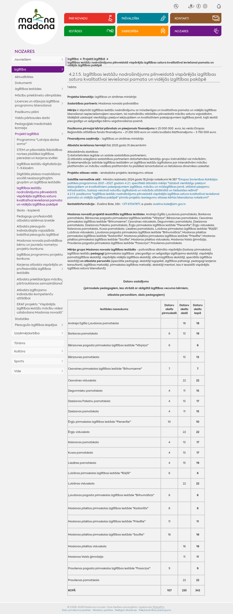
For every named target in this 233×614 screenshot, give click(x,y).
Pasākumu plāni (27, 112)
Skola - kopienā (28, 210)
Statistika (22, 319)
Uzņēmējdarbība (27, 333)
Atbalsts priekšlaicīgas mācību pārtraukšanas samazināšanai (39, 281)
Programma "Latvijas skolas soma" (38, 142)
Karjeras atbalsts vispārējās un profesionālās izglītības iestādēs (39, 269)
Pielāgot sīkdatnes (126, 610)
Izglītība (20, 69)
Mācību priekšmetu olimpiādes (38, 95)
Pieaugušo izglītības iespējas (36, 325)
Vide (17, 371)
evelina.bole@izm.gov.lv (169, 204)
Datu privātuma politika (76, 610)
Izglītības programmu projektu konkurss (40, 257)
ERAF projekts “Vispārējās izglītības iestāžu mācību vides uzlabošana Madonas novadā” (40, 308)
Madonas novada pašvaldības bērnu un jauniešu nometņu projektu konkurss (39, 245)
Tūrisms (19, 343)
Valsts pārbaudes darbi (32, 118)
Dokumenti (23, 83)
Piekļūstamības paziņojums (155, 610)
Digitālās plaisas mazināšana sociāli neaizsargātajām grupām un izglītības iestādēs (39, 178)
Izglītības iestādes (28, 89)
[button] (218, 6)
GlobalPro (158, 607)
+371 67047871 (131, 204)
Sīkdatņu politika (103, 610)
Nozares (25, 51)
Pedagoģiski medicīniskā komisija (33, 126)
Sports (19, 361)
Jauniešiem (22, 60)
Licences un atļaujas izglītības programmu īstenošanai (37, 103)
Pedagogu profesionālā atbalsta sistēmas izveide (36, 218)
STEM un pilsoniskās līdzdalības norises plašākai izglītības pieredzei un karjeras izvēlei (39, 154)
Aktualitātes (24, 77)
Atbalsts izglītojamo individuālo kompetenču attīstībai (35, 294)
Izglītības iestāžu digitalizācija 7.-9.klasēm (39, 166)
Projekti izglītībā (27, 134)
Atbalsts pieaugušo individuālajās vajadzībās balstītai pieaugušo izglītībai (38, 230)
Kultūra (19, 351)
